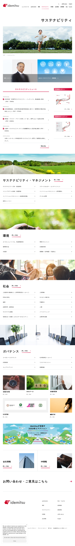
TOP (4, 55)
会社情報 (44, 518)
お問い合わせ (64, 4)
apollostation (45, 501)
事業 (43, 505)
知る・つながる (61, 501)
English (70, 4)
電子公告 (50, 528)
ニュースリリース (25, 6)
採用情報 (60, 505)
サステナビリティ (46, 509)
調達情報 (60, 509)
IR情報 (43, 514)
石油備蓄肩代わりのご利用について (60, 528)
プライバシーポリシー (42, 528)
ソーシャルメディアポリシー (30, 528)
